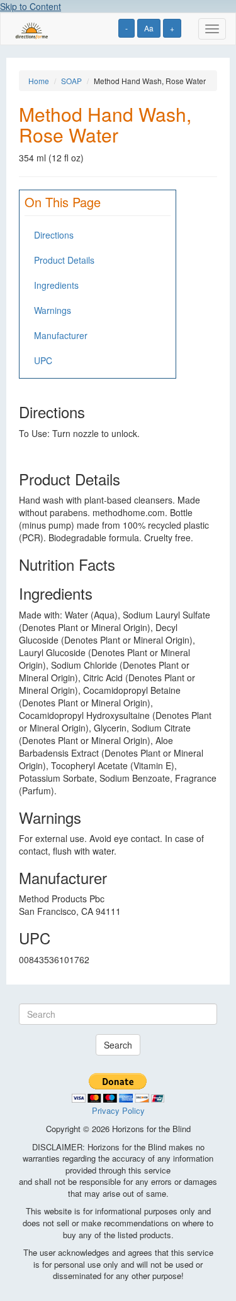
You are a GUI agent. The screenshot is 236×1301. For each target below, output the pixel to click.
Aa (149, 28)
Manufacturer (60, 335)
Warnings (52, 310)
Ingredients (56, 285)
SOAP (71, 80)
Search (118, 1045)
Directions (54, 235)
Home (38, 80)
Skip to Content (30, 6)
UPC (43, 360)
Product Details (64, 260)
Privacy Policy (118, 1110)
